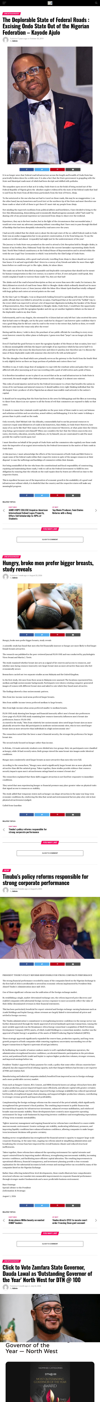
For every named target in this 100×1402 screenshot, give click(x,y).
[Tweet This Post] (42, 169)
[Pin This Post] (57, 169)
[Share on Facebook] (27, 169)
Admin (15, 41)
